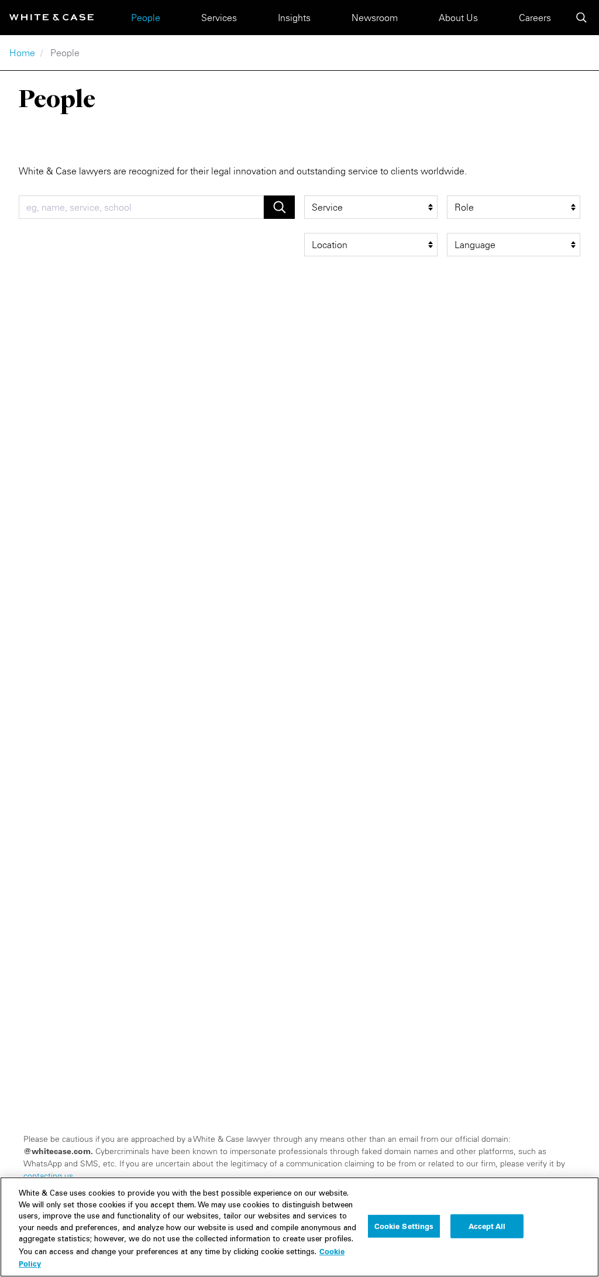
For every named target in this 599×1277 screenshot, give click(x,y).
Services (219, 17)
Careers (535, 17)
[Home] (51, 17)
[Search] (581, 17)
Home (22, 53)
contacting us (48, 1175)
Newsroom (375, 17)
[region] (299, 1227)
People (145, 17)
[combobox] (141, 207)
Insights (294, 17)
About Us (458, 17)
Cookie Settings (404, 1225)
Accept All (487, 1225)
